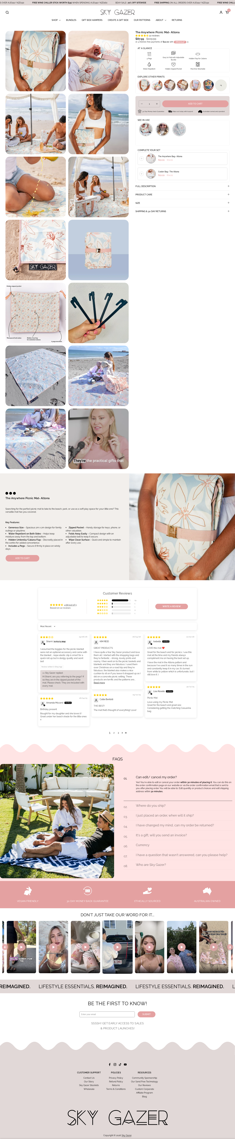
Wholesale (89, 1089)
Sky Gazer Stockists (89, 1085)
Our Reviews (144, 1085)
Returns (116, 1085)
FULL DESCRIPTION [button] (145, 186)
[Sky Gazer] (117, 12)
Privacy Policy (116, 1078)
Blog (144, 1096)
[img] (46, 637)
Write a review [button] (172, 606)
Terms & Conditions (116, 1089)
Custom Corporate (144, 1089)
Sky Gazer (126, 1135)
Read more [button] (99, 682)
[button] (7, 12)
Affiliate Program (144, 1092)
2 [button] (114, 732)
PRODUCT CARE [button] (143, 194)
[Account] (221, 12)
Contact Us (89, 1078)
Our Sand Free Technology (144, 1081)
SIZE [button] (137, 203)
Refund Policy (116, 1081)
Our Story (89, 1081)
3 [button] (118, 732)
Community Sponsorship (144, 1078)
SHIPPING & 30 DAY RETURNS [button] (150, 211)
